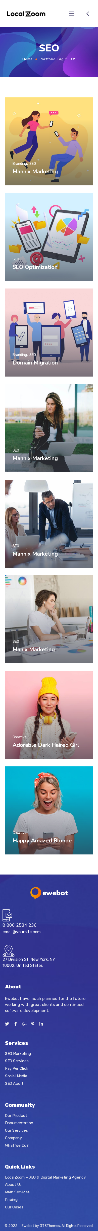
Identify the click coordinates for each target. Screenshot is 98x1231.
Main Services (17, 1192)
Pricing (11, 1199)
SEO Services (16, 1061)
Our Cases (14, 1207)
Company (13, 1137)
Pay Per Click (16, 1068)
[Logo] (26, 14)
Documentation (19, 1123)
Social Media (16, 1075)
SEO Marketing (18, 1053)
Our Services (16, 1130)
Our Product (16, 1115)
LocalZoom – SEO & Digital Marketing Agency (45, 1177)
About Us (13, 1185)
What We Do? (16, 1145)
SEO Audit (14, 1083)
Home (27, 59)
